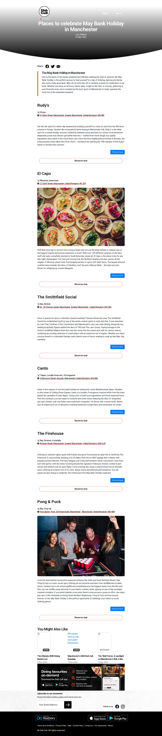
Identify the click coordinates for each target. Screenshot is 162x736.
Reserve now (81, 161)
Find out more (117, 152)
